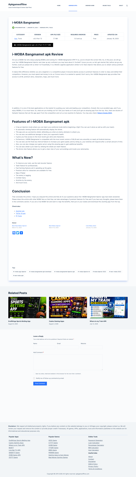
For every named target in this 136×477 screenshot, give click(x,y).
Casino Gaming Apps (56, 321)
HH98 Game (53, 445)
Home (58, 5)
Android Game (89, 5)
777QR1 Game (53, 448)
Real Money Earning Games (58, 457)
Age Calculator (93, 450)
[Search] (127, 5)
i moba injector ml (84, 271)
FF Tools (19, 216)
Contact (91, 459)
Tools (51, 27)
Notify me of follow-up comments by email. (50, 378)
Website (83, 343)
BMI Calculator (93, 448)
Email (59, 343)
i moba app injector (19, 271)
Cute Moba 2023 (91, 225)
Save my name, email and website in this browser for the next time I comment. (58, 373)
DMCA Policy (93, 464)
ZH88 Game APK (15, 455)
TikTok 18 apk (21, 213)
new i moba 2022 (115, 271)
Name (35, 343)
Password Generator (95, 440)
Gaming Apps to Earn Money (59, 455)
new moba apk (18, 275)
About (121, 5)
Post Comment (40, 383)
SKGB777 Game (14, 453)
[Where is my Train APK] (109, 307)
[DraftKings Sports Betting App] (27, 307)
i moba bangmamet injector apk (64, 271)
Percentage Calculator (96, 445)
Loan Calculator (93, 443)
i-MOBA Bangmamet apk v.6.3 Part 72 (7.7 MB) (33, 45)
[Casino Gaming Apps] (68, 307)
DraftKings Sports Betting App (19, 321)
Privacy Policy (93, 466)
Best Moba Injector (54, 225)
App (15, 38)
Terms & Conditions (95, 469)
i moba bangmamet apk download (40, 271)
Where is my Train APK (98, 321)
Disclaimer (92, 461)
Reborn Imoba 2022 (105, 113)
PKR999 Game (54, 453)
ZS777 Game (13, 457)
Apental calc (20, 211)
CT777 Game (53, 443)
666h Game (53, 450)
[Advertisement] (68, 93)
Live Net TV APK (14, 450)
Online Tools (107, 5)
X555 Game (53, 440)
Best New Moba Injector (19, 225)
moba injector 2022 (99, 271)
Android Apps (73, 5)
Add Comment (38, 352)
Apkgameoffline (17, 4)
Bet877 (11, 448)
